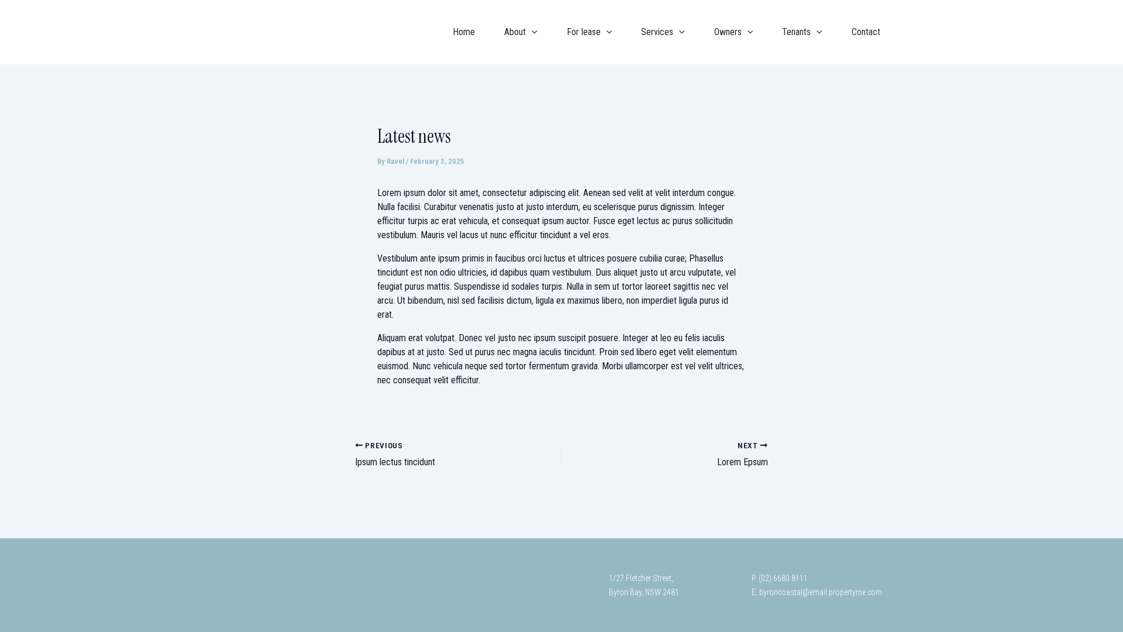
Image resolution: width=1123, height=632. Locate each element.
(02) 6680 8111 (783, 578)
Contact (866, 31)
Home (464, 31)
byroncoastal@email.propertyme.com (819, 592)
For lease (584, 31)
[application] (532, 32)
